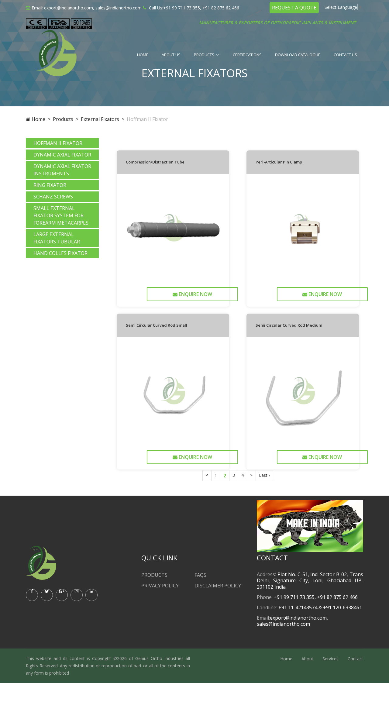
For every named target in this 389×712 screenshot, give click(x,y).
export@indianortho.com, (69, 8)
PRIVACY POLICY (160, 585)
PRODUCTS (154, 575)
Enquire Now (194, 294)
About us (171, 54)
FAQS (200, 575)
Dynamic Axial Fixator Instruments (62, 170)
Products (204, 54)
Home (142, 54)
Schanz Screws (53, 196)
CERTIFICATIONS (247, 54)
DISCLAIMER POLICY (217, 585)
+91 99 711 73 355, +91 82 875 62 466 (201, 8)
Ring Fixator (49, 185)
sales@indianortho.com (118, 8)
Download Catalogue (297, 54)
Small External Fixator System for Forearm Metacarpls (60, 215)
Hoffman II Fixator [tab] (57, 143)
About (307, 659)
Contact (355, 659)
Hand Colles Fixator (60, 253)
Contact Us (345, 54)
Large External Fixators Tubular (56, 238)
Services (330, 659)
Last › (264, 475)
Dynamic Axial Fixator (62, 154)
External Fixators (100, 119)
